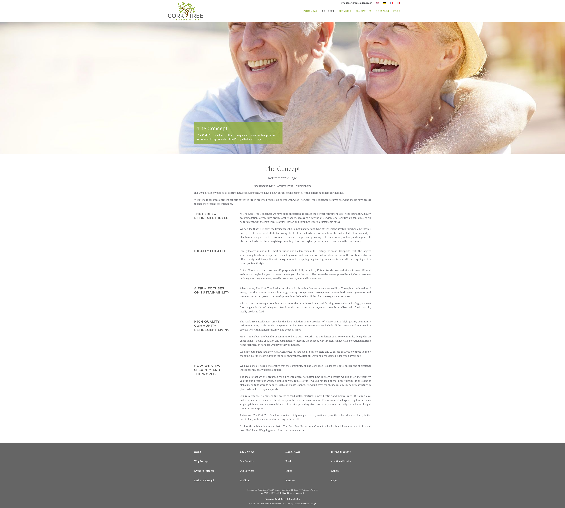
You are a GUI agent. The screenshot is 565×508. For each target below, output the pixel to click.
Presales (382, 11)
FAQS (396, 11)
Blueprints (363, 11)
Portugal (310, 11)
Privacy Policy (293, 499)
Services (345, 11)
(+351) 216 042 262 (269, 493)
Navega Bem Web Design (305, 503)
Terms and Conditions (275, 499)
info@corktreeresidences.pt (356, 2)
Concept (328, 11)
